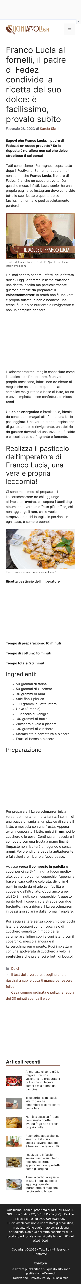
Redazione (20, 1278)
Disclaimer (60, 1278)
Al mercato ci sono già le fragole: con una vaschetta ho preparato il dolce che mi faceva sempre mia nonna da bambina (43, 1080)
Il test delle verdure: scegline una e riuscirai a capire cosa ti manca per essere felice (39, 981)
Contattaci (40, 1254)
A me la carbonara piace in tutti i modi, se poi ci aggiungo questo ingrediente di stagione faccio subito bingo (42, 1184)
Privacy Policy (40, 1278)
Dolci (15, 968)
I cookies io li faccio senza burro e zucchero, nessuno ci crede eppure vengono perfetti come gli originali (43, 1162)
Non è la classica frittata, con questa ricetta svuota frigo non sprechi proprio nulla (42, 1122)
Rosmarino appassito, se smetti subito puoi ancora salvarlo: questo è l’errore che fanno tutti (43, 1141)
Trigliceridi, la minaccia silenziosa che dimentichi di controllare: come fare (43, 1103)
